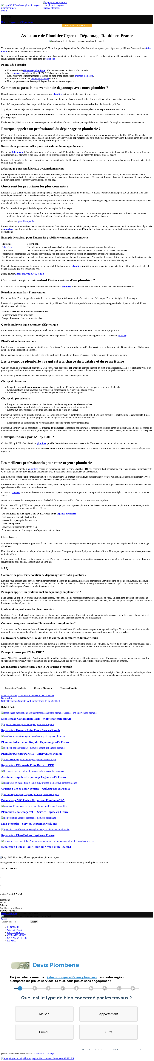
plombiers (16, 73)
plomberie (50, 59)
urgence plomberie (66, 513)
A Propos (5, 874)
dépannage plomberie (34, 70)
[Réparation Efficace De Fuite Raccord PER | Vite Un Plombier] (28, 759)
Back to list (6, 698)
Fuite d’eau (7, 247)
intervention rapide (40, 78)
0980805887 (17, 900)
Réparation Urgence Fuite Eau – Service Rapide (30, 730)
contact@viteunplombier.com (20, 902)
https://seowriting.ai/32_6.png (29, 274)
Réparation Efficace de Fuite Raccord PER (27, 765)
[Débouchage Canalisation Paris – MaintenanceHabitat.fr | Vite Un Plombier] (49, 713)
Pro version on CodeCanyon (43, 1053)
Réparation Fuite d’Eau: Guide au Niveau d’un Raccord (36, 846)
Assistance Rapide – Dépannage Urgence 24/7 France (33, 777)
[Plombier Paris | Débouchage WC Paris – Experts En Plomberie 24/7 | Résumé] (30, 794)
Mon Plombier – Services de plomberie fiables (29, 823)
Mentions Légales (9, 877)
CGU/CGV (6, 882)
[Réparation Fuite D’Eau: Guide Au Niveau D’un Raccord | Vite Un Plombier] (47, 841)
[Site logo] (22, 8)
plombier (57, 94)
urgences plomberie (84, 76)
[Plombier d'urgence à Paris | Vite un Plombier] (56, 8)
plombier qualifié (26, 221)
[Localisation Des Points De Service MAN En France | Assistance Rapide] (32, 771)
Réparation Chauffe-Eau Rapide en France (27, 835)
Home (4, 22)
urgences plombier (69, 688)
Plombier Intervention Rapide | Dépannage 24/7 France (35, 742)
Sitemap (5, 888)
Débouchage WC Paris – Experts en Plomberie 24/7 (33, 800)
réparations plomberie (15, 688)
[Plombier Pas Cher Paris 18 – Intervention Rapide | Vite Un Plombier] (33, 747)
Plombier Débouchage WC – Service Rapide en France (34, 811)
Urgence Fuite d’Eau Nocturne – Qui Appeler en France (35, 788)
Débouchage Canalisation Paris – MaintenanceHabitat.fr (36, 718)
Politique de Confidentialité (14, 880)
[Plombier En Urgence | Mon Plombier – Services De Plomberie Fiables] (28, 817)
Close (4, 919)
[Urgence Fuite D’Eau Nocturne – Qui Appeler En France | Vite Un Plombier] (39, 783)
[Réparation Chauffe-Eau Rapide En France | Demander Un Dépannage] (35, 829)
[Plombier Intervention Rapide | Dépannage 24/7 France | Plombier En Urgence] (33, 736)
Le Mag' (5, 885)
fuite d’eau (17, 152)
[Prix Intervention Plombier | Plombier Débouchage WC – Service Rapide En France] (34, 806)
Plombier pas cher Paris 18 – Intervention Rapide (31, 753)
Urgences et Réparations (21, 22)
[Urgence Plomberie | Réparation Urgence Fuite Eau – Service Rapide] (27, 724)
